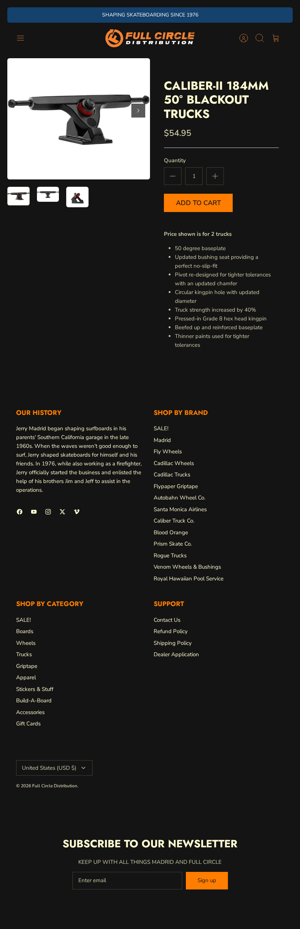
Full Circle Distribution (54, 786)
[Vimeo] (77, 511)
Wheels (25, 643)
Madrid (162, 440)
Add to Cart (198, 202)
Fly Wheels (168, 451)
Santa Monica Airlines (180, 509)
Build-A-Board (34, 700)
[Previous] (88, 15)
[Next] (211, 15)
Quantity (175, 160)
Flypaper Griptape (176, 486)
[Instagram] (48, 511)
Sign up (207, 880)
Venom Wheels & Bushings (187, 567)
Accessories (30, 712)
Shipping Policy (173, 643)
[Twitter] (62, 511)
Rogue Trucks (170, 555)
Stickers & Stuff (34, 689)
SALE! (161, 428)
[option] (78, 118)
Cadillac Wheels (174, 463)
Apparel (26, 677)
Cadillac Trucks (172, 474)
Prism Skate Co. (173, 543)
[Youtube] (34, 511)
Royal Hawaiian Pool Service (189, 578)
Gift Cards (28, 723)
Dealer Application (176, 654)
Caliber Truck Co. (174, 520)
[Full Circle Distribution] (150, 38)
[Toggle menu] (24, 38)
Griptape (26, 666)
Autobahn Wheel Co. (179, 497)
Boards (24, 631)
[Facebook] (19, 511)
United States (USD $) (49, 768)
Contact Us (167, 620)
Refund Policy (171, 631)
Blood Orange (171, 532)
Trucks (24, 654)
